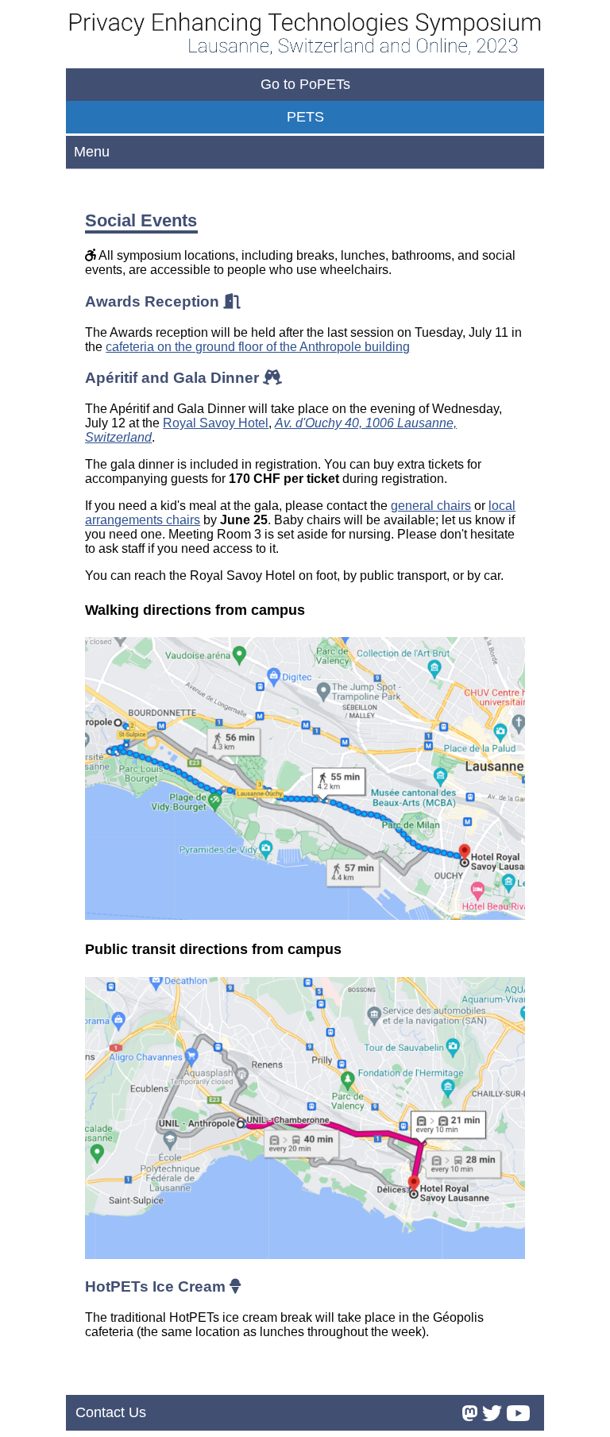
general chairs (431, 505)
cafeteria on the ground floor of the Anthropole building (258, 346)
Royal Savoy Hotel (215, 423)
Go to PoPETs (305, 84)
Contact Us (110, 1412)
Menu (92, 152)
